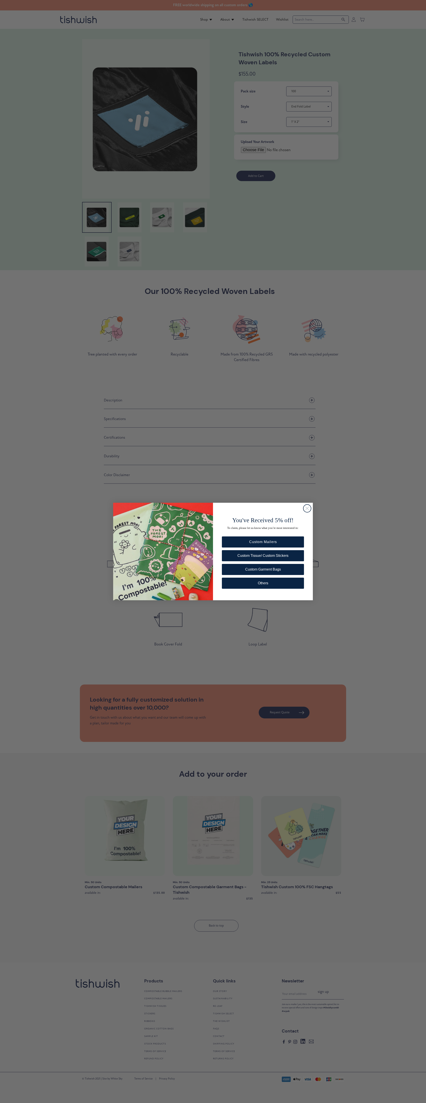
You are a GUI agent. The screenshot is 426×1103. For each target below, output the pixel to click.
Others (263, 583)
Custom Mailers (263, 542)
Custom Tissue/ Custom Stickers (262, 555)
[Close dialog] (307, 508)
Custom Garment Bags (263, 569)
